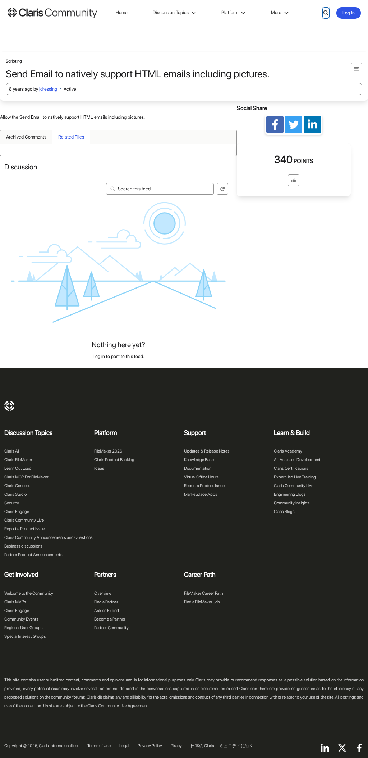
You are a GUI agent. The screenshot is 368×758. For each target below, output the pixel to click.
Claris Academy (288, 451)
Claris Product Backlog (114, 459)
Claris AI (11, 451)
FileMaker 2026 (108, 451)
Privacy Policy (150, 745)
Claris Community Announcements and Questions (48, 537)
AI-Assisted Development (297, 459)
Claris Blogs (284, 511)
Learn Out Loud (18, 468)
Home (122, 12)
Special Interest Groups (25, 636)
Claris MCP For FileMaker (26, 477)
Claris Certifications (291, 468)
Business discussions (23, 546)
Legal (124, 745)
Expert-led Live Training (295, 477)
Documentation (197, 468)
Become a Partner (109, 619)
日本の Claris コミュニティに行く (222, 745)
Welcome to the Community (28, 593)
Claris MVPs (15, 601)
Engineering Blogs (290, 494)
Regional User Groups (23, 627)
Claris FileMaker (18, 459)
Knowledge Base (199, 459)
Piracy (176, 745)
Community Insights (292, 502)
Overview (102, 593)
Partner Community (111, 627)
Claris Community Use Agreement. (118, 705)
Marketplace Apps (200, 494)
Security (11, 502)
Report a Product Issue (24, 528)
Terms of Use (99, 745)
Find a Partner (106, 601)
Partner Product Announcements (33, 554)
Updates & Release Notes (207, 451)
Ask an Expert (106, 610)
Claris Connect (17, 485)
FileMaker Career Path (203, 593)
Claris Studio (15, 494)
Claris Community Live (24, 520)
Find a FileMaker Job (202, 601)
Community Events (21, 619)
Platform (229, 12)
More (276, 12)
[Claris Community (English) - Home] (52, 13)
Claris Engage (16, 511)
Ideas (99, 468)
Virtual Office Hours (201, 477)
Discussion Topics (171, 12)
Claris (9, 406)
